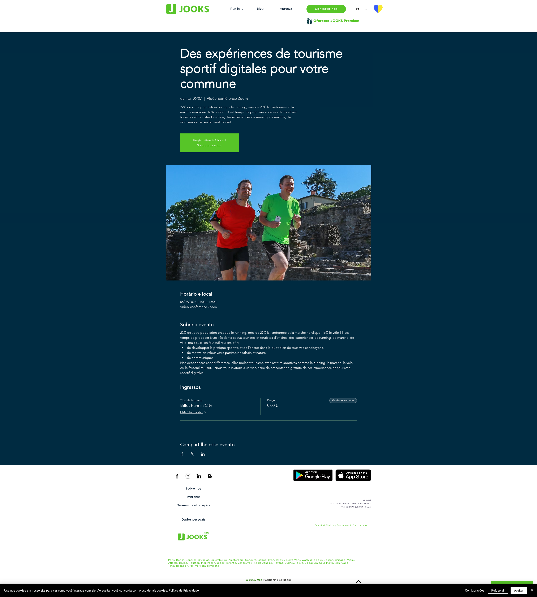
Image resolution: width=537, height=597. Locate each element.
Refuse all (497, 590)
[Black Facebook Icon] (177, 476)
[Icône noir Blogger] (210, 476)
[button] (326, 9)
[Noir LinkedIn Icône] (199, 476)
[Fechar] (531, 590)
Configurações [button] (474, 590)
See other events (209, 145)
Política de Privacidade (184, 590)
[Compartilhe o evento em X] (192, 454)
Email (368, 507)
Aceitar (518, 590)
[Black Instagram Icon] (188, 476)
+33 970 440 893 (354, 507)
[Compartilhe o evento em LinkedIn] (203, 454)
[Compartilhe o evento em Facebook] (182, 454)
